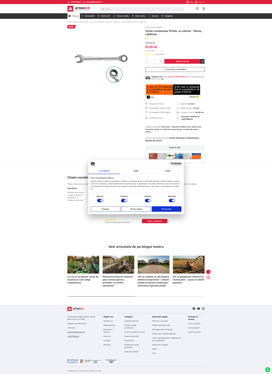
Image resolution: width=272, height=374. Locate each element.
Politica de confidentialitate (164, 334)
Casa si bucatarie (131, 352)
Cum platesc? (194, 328)
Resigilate (169, 16)
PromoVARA (89, 16)
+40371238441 (73, 336)
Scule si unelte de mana (80, 22)
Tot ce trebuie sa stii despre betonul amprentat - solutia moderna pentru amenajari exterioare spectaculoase (153, 281)
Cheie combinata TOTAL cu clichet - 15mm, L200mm (134, 22)
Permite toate (166, 209)
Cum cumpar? (194, 324)
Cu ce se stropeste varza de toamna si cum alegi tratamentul (82, 279)
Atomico (107, 345)
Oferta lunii (105, 16)
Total (162, 104)
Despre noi (108, 321)
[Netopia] (75, 361)
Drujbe (172, 138)
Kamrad (155, 16)
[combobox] (142, 9)
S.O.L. (154, 353)
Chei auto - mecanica (112, 22)
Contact (106, 341)
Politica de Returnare (161, 325)
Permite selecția (136, 209)
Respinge (105, 209)
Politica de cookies (160, 345)
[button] (203, 8)
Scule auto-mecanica (97, 22)
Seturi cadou (140, 16)
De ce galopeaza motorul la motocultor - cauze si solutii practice (188, 279)
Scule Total (129, 341)
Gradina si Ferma (131, 321)
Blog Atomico (109, 325)
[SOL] (111, 361)
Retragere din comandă (162, 329)
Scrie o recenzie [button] (155, 221)
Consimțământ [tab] (104, 171)
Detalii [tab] (136, 171)
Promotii (107, 336)
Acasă (69, 22)
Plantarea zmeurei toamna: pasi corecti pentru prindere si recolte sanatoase (118, 281)
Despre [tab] (168, 171)
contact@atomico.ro (76, 332)
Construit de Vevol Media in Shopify (90, 371)
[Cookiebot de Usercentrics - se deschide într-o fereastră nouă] (172, 163)
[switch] (124, 200)
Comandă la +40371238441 (176, 69)
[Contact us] (267, 369)
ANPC (154, 349)
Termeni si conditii (160, 321)
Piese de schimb (131, 336)
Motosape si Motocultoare (187, 138)
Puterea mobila (123, 16)
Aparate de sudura (153, 140)
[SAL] (93, 361)
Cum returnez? (194, 332)
